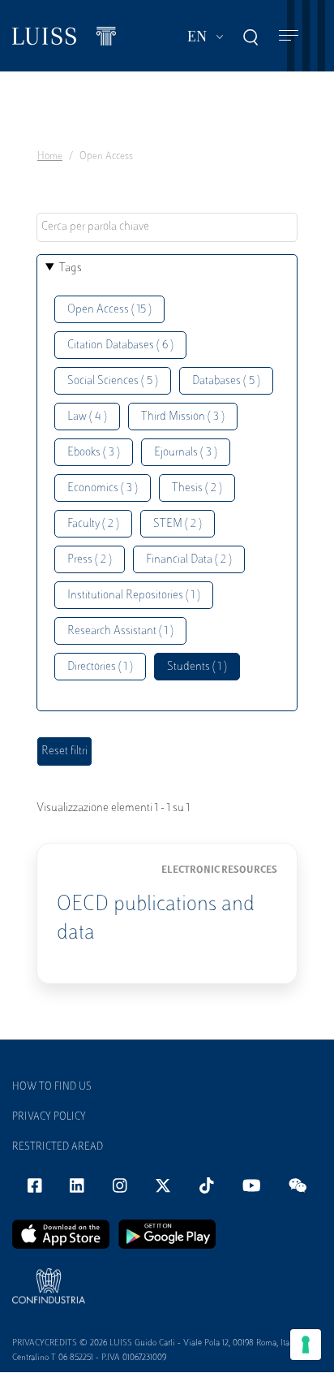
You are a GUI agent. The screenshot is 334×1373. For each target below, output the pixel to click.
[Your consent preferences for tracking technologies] (305, 1344)
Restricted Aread (57, 1147)
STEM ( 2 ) (177, 524)
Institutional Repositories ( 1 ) (133, 595)
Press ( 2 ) (89, 560)
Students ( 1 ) (197, 667)
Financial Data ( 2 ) (189, 560)
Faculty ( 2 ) (93, 524)
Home (49, 157)
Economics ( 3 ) (102, 488)
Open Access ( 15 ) (109, 310)
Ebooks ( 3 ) (93, 453)
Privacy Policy (49, 1117)
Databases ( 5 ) (226, 381)
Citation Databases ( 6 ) (120, 345)
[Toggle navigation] (288, 36)
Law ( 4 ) (87, 417)
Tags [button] (70, 268)
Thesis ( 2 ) (197, 488)
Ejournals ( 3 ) (185, 453)
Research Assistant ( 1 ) (120, 631)
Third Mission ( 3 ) (183, 417)
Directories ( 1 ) (100, 667)
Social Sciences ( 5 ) (112, 381)
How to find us (52, 1087)
